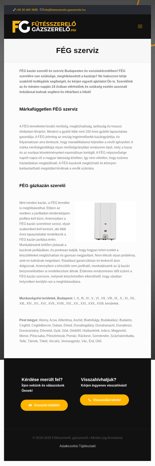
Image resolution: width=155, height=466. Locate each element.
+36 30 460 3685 (27, 9)
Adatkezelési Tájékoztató (78, 446)
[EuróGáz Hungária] (44, 26)
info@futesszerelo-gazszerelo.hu (65, 9)
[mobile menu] (140, 26)
